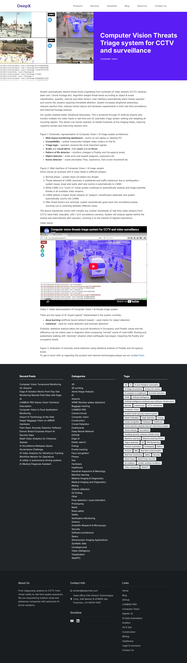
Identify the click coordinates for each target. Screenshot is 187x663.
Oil (143, 442)
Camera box (139, 405)
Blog (127, 6)
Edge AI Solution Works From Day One (40, 391)
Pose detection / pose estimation (88, 500)
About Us (142, 6)
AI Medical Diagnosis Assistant (35, 464)
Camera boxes (79, 413)
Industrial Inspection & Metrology (88, 471)
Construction (78, 420)
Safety (75, 514)
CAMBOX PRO (79, 409)
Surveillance (130, 463)
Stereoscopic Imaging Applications (89, 540)
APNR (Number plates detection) (88, 402)
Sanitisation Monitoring (83, 518)
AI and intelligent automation (146, 385)
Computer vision (108, 58)
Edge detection (148, 418)
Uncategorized (79, 547)
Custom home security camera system (141, 414)
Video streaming (132, 467)
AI (73, 395)
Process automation (133, 446)
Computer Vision (132, 409)
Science (76, 521)
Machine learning (80, 474)
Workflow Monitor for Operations (37, 456)
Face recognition (80, 453)
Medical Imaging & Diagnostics (87, 478)
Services (94, 6)
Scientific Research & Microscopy (89, 525)
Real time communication (151, 451)
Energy (75, 445)
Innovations (144, 430)
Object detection (132, 442)
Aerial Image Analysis (83, 391)
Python (160, 446)
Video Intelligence (81, 550)
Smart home (130, 459)
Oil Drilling (77, 492)
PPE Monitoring (153, 442)
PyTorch (128, 451)
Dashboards (78, 427)
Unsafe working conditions (149, 463)
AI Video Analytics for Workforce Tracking (41, 453)
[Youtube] (72, 621)
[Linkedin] (78, 621)
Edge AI (76, 438)
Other (74, 496)
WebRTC (76, 558)
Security (76, 529)
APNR (127, 397)
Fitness (75, 456)
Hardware (77, 464)
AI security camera (152, 389)
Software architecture (83, 532)
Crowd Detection (80, 424)
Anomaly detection (157, 393)
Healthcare (77, 467)
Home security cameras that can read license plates (147, 426)
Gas (74, 460)
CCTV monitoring (154, 405)
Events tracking (79, 449)
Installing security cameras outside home (142, 434)
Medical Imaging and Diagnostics (89, 482)
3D (73, 384)
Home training (131, 430)
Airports (76, 398)
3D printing (77, 388)
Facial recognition (132, 422)
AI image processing (133, 389)
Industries (112, 6)
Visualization (78, 554)
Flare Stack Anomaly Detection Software (40, 427)
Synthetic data (79, 543)
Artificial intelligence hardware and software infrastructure (149, 401)
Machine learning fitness (153, 438)
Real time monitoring (133, 455)
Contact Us (160, 6)
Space (75, 536)
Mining (75, 485)
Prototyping (78, 503)
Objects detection (81, 489)
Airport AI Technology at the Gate (37, 417)
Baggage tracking (81, 406)
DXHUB (75, 435)
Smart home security (146, 459)
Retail (74, 507)
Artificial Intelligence (140, 397)
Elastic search (79, 442)
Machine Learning (132, 438)
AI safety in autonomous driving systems (40, 460)
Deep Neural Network (83, 431)
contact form (137, 355)
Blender (128, 405)
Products (77, 6)
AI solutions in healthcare (135, 393)
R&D (136, 451)
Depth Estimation (132, 418)
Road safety (78, 511)
